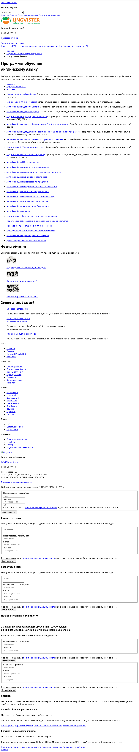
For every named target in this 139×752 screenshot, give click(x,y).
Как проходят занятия (17, 308)
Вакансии (11, 356)
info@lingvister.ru (9, 462)
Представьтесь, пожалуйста (16, 493)
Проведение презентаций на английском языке (29, 225)
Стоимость (79, 46)
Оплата (56, 15)
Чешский (11, 408)
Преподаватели (66, 46)
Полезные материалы (28, 15)
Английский (12, 392)
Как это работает (29, 46)
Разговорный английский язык (21, 94)
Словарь (10, 444)
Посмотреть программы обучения (17, 725)
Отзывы (13, 15)
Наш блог (11, 442)
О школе (5, 15)
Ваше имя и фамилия (13, 664)
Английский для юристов (18, 211)
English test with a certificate (20, 447)
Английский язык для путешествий (23, 106)
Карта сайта (12, 429)
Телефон (7, 498)
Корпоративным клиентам (14, 381)
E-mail (6, 541)
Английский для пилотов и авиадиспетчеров (28, 191)
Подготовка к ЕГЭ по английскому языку (26, 154)
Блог (41, 15)
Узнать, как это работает (74, 725)
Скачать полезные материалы (48, 725)
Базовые (11, 83)
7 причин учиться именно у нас (21, 333)
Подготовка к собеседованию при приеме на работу (32, 216)
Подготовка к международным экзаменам (27, 116)
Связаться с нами (9, 2)
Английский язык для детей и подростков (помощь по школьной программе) (43, 131)
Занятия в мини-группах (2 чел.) (22, 281)
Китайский (12, 406)
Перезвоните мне (9, 37)
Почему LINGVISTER (10, 46)
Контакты (48, 15)
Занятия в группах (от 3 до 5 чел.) (22, 296)
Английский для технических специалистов (27, 201)
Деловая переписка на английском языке (26, 240)
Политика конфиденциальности (16, 482)
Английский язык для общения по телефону (28, 235)
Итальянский (13, 403)
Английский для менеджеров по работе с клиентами (32, 186)
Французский (13, 398)
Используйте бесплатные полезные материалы (18, 320)
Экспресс (11, 89)
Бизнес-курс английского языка (22, 101)
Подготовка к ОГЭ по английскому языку (26, 147)
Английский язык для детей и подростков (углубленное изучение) (38, 124)
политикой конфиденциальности (41, 507)
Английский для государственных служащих (28, 167)
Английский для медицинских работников (27, 176)
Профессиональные (16, 86)
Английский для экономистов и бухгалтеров (28, 206)
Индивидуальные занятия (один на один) (26, 267)
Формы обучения (15, 371)
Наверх (4, 749)
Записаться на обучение (12, 43)
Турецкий (11, 411)
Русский (10, 414)
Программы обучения (48, 46)
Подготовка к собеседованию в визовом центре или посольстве (37, 220)
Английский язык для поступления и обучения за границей (35, 139)
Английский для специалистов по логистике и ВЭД (31, 196)
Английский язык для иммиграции (23, 111)
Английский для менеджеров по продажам (27, 181)
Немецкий (11, 395)
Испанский (12, 400)
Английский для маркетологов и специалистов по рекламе (35, 172)
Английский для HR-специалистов (23, 162)
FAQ (87, 46)
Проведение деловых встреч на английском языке (31, 230)
